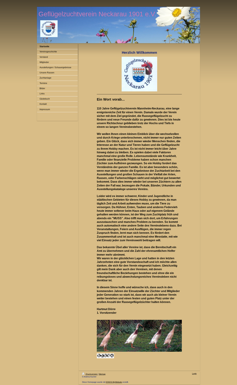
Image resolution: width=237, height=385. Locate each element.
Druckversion (91, 374)
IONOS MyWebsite (114, 382)
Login (194, 374)
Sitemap (102, 374)
